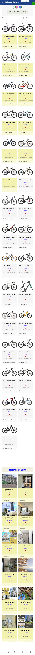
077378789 (22, 557)
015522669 (6, 501)
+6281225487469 (23, 190)
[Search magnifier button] (33, 3)
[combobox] (25, 18)
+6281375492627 (23, 75)
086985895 (22, 585)
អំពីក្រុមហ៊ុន (16, 12)
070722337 (6, 557)
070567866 (22, 501)
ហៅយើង (24, 12)
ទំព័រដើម (10, 12)
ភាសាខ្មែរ (25, 1)
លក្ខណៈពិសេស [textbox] (25, 18)
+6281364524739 (8, 46)
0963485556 (6, 529)
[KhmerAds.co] (12, 2)
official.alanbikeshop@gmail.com (9, 219)
